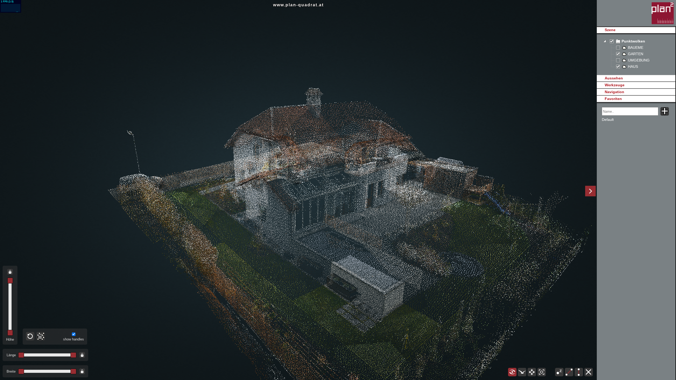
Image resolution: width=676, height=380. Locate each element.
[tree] (636, 54)
